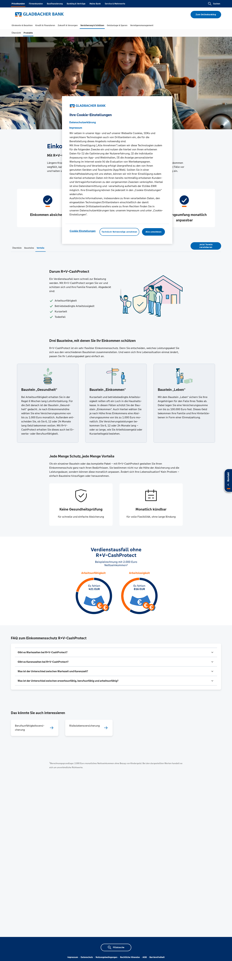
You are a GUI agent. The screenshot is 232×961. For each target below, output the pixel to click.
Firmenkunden (36, 3)
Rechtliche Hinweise (130, 957)
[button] (116, 652)
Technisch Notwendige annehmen (119, 232)
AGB (144, 957)
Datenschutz (87, 957)
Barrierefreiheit (157, 957)
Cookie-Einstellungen (83, 231)
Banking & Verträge (76, 3)
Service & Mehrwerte (115, 3)
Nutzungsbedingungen (106, 957)
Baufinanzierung (55, 3)
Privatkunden (18, 3)
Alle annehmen (153, 232)
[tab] (22, 25)
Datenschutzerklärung (82, 122)
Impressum (72, 957)
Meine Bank (95, 3)
